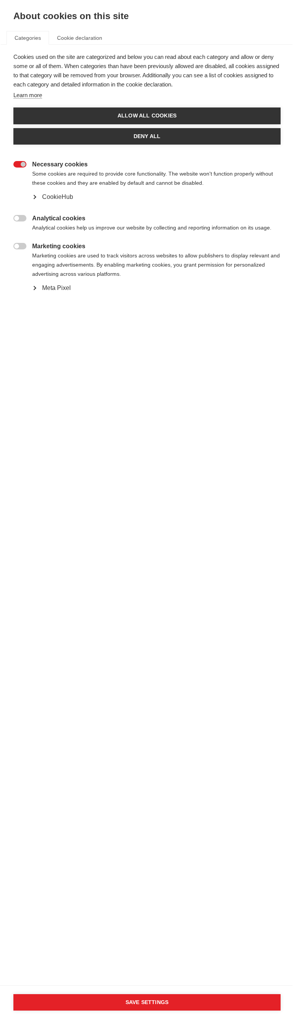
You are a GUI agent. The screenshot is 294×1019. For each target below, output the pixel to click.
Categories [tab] (28, 38)
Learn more (27, 95)
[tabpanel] (147, 190)
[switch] (15, 163)
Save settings (147, 1002)
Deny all (147, 136)
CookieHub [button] (57, 197)
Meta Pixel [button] (56, 288)
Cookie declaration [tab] (79, 38)
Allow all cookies (147, 116)
